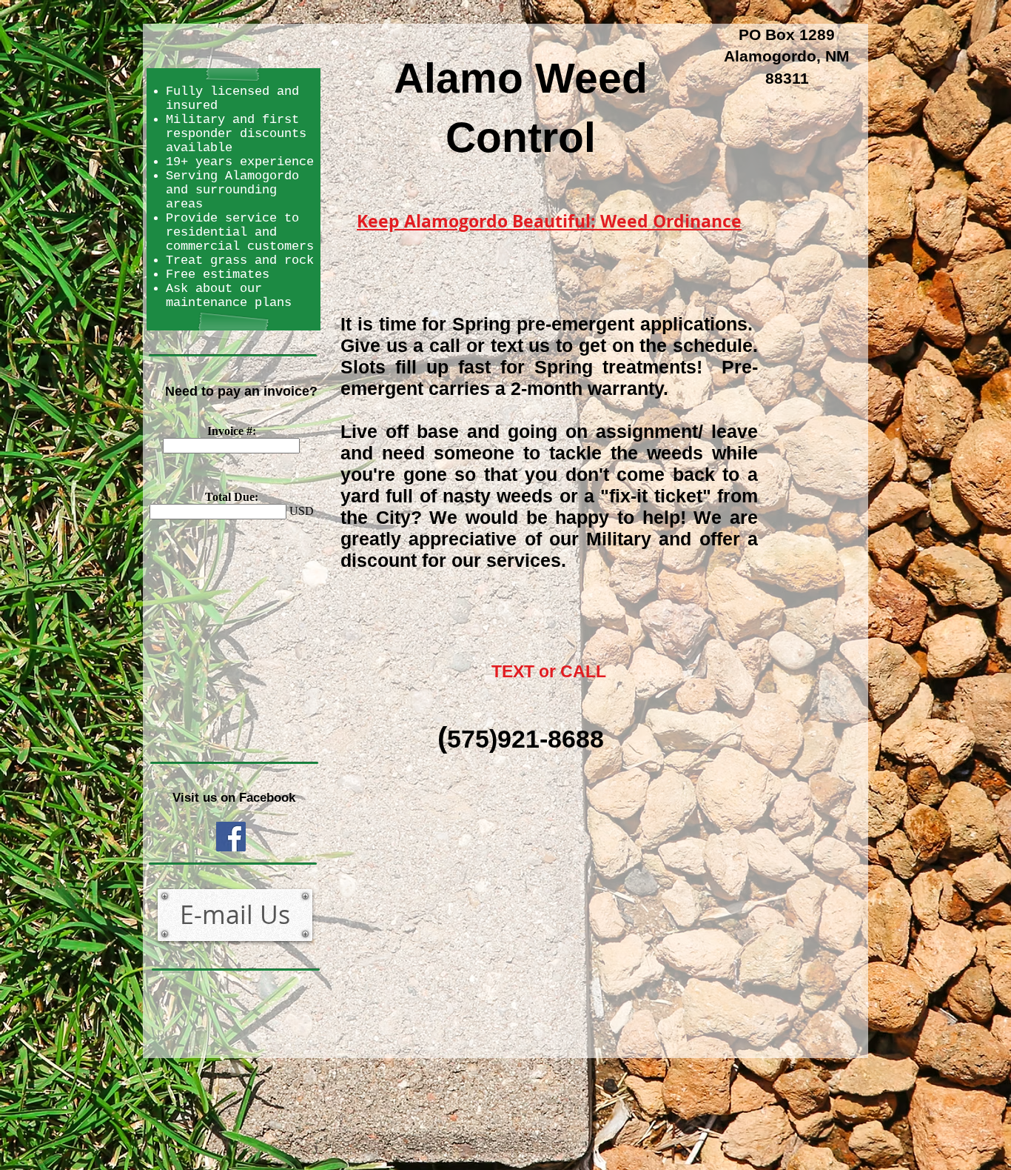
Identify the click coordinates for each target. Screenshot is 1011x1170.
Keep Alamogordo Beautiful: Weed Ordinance (549, 221)
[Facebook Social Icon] (231, 836)
